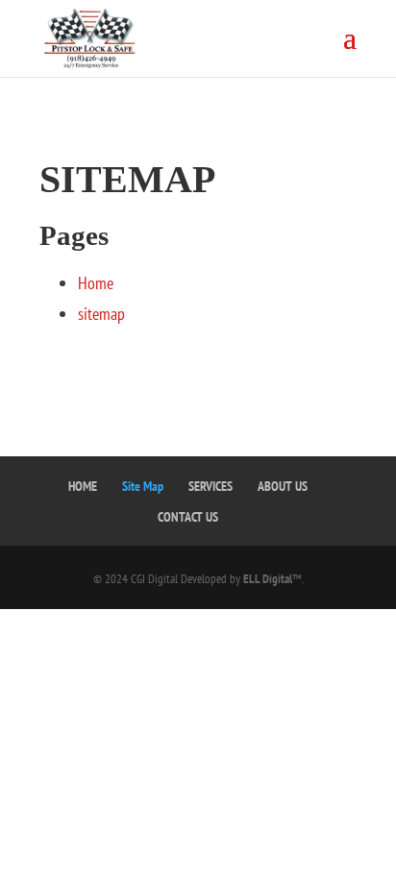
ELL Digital (267, 579)
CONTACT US (188, 516)
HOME (82, 486)
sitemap (101, 314)
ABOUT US (283, 486)
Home (95, 283)
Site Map (142, 486)
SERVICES (210, 486)
